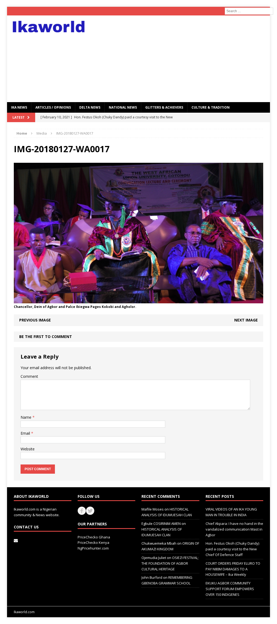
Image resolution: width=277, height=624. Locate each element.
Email (26, 433)
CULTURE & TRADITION (211, 107)
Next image (246, 320)
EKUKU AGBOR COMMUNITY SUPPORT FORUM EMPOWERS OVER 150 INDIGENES (230, 589)
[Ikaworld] (48, 26)
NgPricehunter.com (93, 548)
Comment (29, 376)
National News (123, 107)
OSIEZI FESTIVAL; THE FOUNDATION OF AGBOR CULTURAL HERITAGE (170, 563)
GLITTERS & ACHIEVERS (164, 107)
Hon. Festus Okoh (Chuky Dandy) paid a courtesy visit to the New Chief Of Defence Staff (232, 549)
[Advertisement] (181, 59)
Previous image (35, 320)
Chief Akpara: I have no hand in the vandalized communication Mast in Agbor (234, 529)
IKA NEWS (19, 107)
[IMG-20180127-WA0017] (138, 300)
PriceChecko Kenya (93, 542)
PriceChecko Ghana (94, 537)
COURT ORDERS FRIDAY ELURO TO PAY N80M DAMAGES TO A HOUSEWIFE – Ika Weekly (233, 569)
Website (28, 448)
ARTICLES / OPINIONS (53, 107)
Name (26, 417)
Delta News (89, 107)
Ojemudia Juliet (153, 557)
